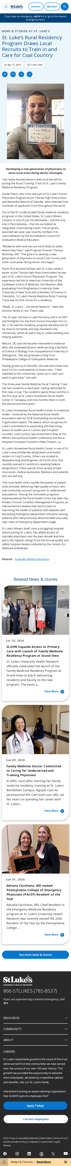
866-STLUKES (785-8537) (30, 990)
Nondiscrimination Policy (14, 1141)
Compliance (33, 1141)
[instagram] (17, 1153)
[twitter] (54, 1154)
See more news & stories (35, 955)
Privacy (12, 1138)
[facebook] (5, 1153)
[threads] (41, 1154)
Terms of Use (60, 1138)
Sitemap (7, 1145)
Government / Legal (50, 1141)
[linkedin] (29, 1153)
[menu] (6, 6)
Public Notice (46, 1138)
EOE (5, 1138)
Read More (44, 1162)
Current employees (36, 1119)
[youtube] (66, 1153)
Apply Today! (35, 1105)
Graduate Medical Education (32, 559)
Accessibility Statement (28, 1138)
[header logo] (17, 6)
